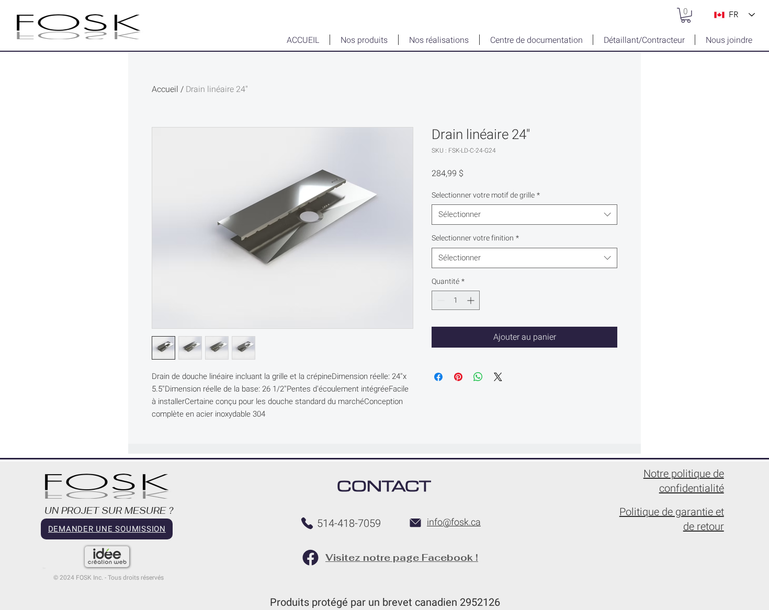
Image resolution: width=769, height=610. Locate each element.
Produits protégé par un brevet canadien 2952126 (385, 602)
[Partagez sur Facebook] (438, 377)
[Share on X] (498, 377)
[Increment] (471, 300)
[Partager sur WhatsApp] (478, 377)
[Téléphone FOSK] (307, 523)
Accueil (165, 89)
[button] (686, 15)
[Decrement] (439, 300)
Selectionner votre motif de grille (486, 195)
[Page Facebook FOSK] (310, 557)
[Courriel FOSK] (415, 523)
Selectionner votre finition (475, 238)
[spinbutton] (455, 300)
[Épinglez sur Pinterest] (458, 377)
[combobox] (524, 214)
